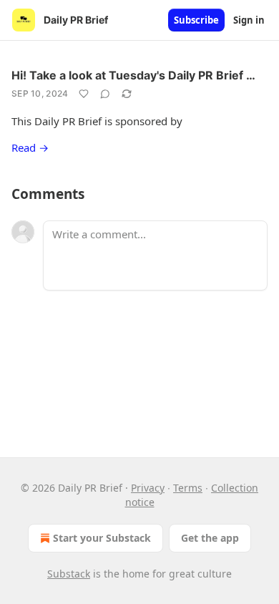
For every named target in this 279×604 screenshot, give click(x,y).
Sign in (249, 20)
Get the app (210, 538)
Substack (68, 573)
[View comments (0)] (105, 93)
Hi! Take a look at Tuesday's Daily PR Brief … (133, 75)
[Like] (83, 93)
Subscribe (196, 20)
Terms (187, 488)
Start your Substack (102, 538)
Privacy (148, 488)
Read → (30, 147)
